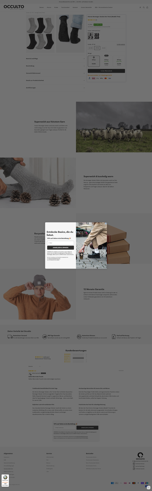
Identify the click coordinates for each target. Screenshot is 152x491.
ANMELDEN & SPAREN (60, 248)
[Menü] (8, 475)
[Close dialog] (106, 223)
